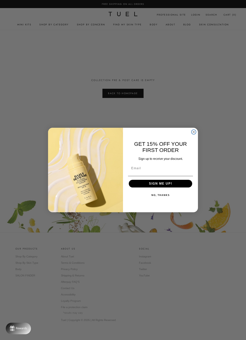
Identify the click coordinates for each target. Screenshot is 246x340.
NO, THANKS (160, 195)
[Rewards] (18, 328)
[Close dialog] (193, 132)
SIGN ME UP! (160, 183)
